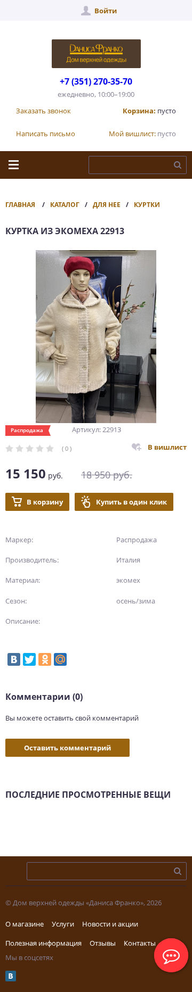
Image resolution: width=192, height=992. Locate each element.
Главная (20, 204)
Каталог (64, 204)
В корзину (45, 502)
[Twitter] (29, 659)
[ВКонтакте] (13, 659)
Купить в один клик (131, 502)
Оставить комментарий (67, 748)
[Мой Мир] (60, 659)
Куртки (147, 204)
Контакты (140, 943)
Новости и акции (110, 924)
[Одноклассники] (44, 659)
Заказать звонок (43, 110)
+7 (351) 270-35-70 (96, 81)
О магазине (24, 924)
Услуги (63, 924)
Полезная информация (43, 943)
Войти (105, 10)
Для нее (107, 204)
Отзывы (103, 943)
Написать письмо (45, 133)
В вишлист (167, 447)
